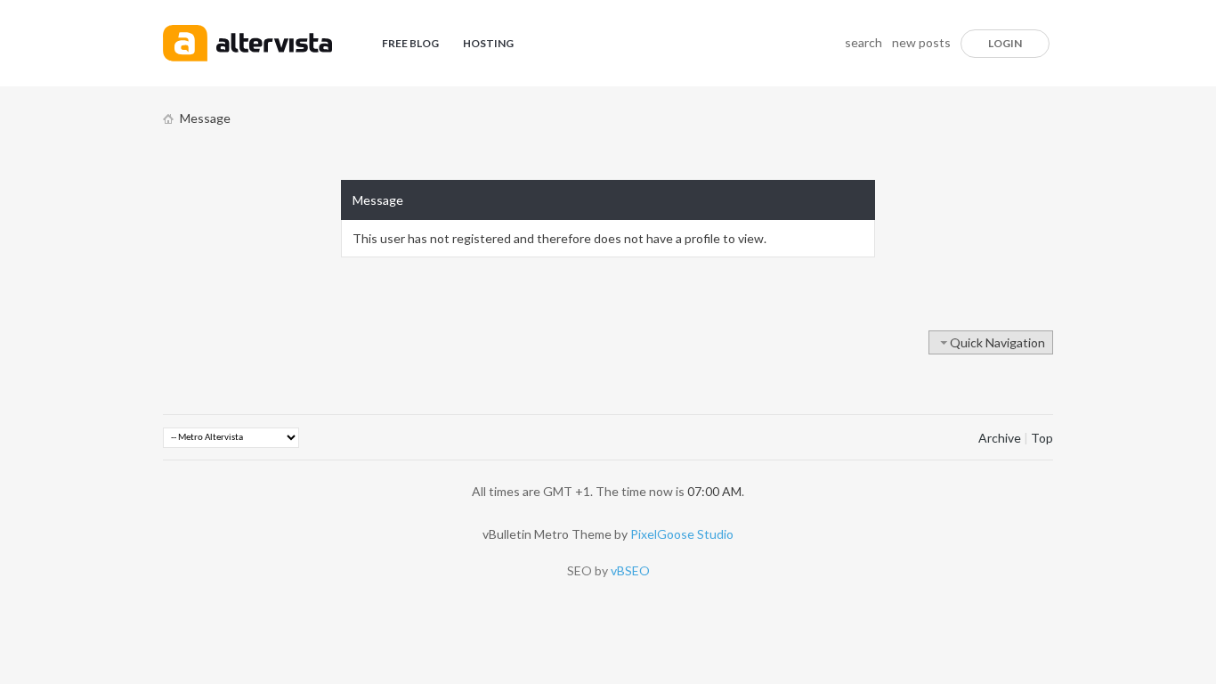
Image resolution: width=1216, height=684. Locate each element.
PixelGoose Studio (682, 534)
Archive (999, 437)
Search (863, 42)
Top (1042, 437)
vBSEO (630, 570)
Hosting (488, 43)
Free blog (410, 43)
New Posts (921, 42)
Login (1005, 43)
